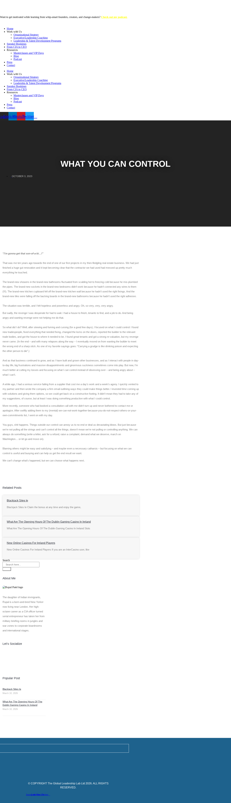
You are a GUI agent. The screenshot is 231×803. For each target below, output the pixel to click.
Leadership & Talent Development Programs (37, 40)
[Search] (7, 569)
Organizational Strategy (26, 34)
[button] (69, 469)
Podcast (18, 59)
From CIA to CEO (17, 46)
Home (10, 28)
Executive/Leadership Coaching (31, 37)
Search (6, 560)
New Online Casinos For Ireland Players (31, 542)
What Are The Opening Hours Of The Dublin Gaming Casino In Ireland (49, 521)
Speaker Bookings (16, 43)
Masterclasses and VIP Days (29, 53)
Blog (16, 56)
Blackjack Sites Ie (17, 500)
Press (9, 62)
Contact (11, 65)
